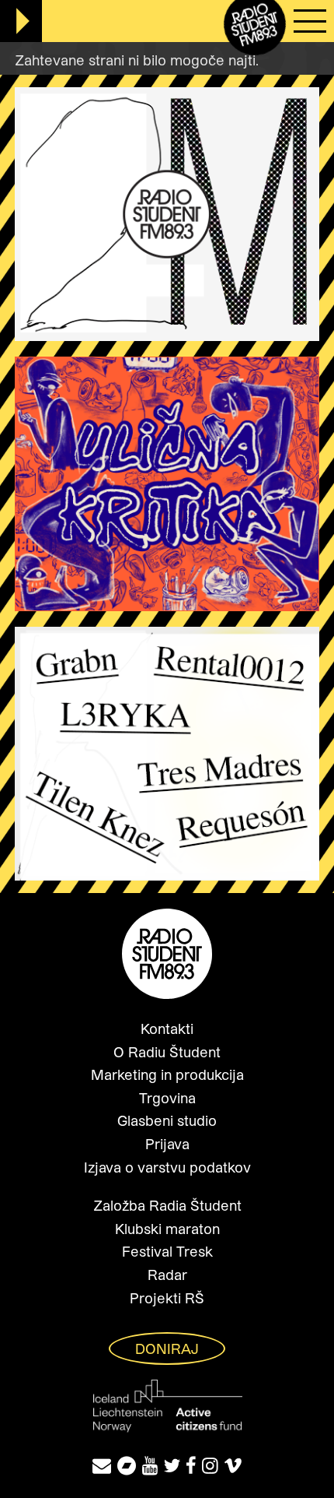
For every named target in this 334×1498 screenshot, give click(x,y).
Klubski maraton (167, 1228)
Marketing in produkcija (167, 1074)
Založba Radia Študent (167, 1205)
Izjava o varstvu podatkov (167, 1167)
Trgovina (167, 1097)
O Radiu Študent (167, 1051)
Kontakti (167, 1028)
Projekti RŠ (167, 1297)
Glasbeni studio (167, 1120)
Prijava (167, 1143)
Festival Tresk (167, 1251)
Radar (167, 1274)
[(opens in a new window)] (126, 1464)
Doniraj (167, 1348)
